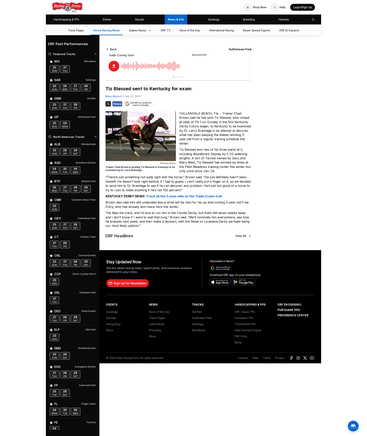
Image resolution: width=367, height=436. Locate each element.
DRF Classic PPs (245, 311)
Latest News (156, 324)
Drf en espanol (290, 304)
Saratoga (213, 19)
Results (139, 19)
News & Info (176, 19)
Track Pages (157, 318)
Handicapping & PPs (66, 19)
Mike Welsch (114, 96)
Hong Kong (113, 324)
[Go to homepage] (67, 7)
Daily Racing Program (248, 330)
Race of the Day (159, 311)
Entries (107, 19)
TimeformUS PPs (245, 324)
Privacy (279, 358)
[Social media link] (291, 358)
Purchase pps (289, 310)
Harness (284, 19)
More (109, 330)
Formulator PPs (244, 318)
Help (255, 358)
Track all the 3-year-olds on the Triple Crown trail (184, 196)
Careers (243, 358)
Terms (267, 358)
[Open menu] (313, 19)
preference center (293, 315)
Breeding (249, 19)
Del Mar (111, 318)
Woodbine (198, 330)
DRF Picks (241, 336)
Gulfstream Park (202, 318)
